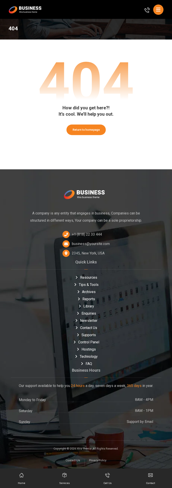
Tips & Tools (89, 285)
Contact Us (88, 328)
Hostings (89, 349)
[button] (158, 9)
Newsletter (88, 320)
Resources (88, 277)
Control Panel (88, 342)
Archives (89, 292)
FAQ (89, 364)
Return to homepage (86, 129)
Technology (89, 356)
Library (88, 306)
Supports (89, 335)
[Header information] (147, 10)
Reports (88, 299)
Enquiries (89, 313)
